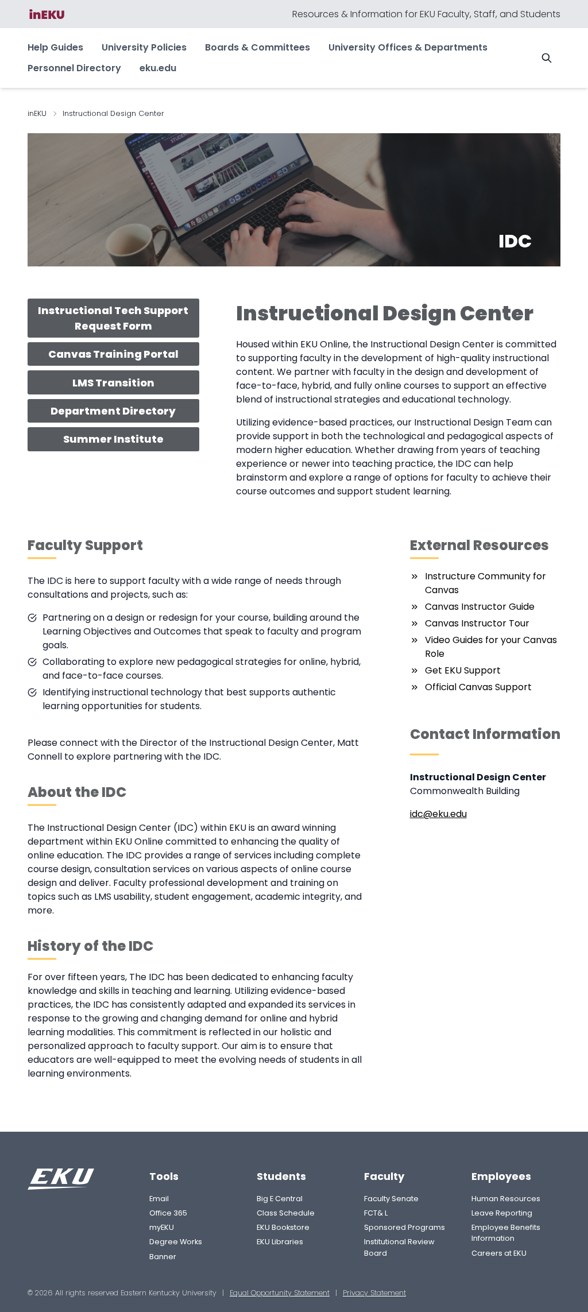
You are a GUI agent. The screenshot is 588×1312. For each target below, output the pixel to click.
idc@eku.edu (438, 814)
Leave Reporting (501, 1213)
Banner (162, 1256)
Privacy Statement (374, 1293)
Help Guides (55, 47)
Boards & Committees (257, 47)
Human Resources (505, 1198)
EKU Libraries (280, 1242)
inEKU (37, 113)
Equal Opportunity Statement (280, 1293)
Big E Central (280, 1198)
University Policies (144, 47)
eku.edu (158, 68)
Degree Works (175, 1242)
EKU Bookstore (283, 1227)
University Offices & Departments (408, 47)
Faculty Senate (391, 1198)
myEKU (161, 1227)
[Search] (546, 58)
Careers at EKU (499, 1253)
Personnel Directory (74, 68)
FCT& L (376, 1213)
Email (159, 1198)
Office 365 (168, 1213)
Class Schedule (286, 1213)
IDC (515, 241)
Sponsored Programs (404, 1227)
